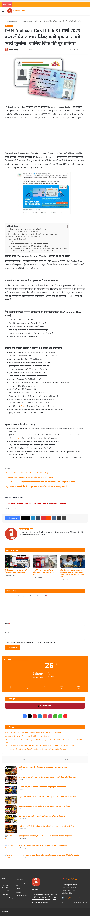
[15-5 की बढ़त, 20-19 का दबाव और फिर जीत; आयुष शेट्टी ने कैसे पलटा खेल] (11, 790)
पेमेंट (17, 438)
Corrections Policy (7, 898)
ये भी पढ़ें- (13, 242)
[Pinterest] (43, 518)
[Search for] (87, 11)
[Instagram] (36, 538)
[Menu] (3, 11)
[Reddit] (48, 518)
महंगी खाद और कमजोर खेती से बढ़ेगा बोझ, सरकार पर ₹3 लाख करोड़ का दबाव (43, 767)
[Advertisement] (45, 136)
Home (8, 21)
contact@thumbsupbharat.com (73, 898)
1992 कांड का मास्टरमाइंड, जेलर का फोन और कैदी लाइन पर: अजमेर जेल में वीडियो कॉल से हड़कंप (49, 855)
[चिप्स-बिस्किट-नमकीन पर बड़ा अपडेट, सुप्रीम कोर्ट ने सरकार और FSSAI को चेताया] (11, 809)
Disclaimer (5, 895)
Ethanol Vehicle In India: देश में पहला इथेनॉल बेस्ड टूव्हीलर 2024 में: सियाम (29, 246)
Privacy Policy (6, 891)
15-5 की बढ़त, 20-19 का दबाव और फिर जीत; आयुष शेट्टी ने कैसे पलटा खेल (42, 787)
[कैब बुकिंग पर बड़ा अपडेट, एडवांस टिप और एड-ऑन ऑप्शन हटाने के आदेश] (11, 819)
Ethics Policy (20, 880)
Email (7, 633)
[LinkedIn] (33, 518)
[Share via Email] (59, 518)
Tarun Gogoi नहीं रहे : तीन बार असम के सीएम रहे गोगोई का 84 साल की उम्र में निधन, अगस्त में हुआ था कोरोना (33, 733)
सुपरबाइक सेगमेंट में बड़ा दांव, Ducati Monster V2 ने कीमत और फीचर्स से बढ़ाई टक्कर (45, 836)
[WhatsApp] (60, 716)
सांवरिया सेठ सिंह (13, 50)
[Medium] (55, 716)
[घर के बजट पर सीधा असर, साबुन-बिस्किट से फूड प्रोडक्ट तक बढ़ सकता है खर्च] (11, 849)
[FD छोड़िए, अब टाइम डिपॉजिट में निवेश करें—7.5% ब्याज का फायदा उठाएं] (45, 561)
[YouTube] (31, 538)
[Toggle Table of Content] (64, 226)
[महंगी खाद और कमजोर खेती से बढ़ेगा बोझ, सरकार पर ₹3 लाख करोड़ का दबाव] (11, 770)
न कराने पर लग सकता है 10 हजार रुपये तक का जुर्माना (23, 232)
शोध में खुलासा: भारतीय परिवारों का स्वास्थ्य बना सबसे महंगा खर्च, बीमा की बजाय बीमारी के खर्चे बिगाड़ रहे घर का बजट (72, 573)
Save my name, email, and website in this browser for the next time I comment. (31, 642)
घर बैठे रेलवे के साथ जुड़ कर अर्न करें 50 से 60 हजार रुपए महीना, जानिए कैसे (29, 244)
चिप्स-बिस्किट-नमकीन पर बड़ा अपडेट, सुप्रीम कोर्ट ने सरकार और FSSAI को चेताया (44, 807)
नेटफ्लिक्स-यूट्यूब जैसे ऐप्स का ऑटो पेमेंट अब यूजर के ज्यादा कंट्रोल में (16, 571)
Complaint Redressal (22, 896)
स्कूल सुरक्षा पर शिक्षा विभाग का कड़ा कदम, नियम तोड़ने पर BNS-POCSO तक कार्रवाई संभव (47, 797)
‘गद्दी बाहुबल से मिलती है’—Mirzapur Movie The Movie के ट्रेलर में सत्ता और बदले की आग (47, 826)
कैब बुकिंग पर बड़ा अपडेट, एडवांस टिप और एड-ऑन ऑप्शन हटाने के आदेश (42, 816)
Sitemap (18, 892)
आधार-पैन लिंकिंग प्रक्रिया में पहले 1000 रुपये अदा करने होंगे (24, 237)
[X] (26, 538)
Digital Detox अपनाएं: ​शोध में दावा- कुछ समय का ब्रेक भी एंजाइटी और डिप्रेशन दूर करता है (33, 251)
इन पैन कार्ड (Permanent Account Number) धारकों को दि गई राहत (27, 229)
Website (49, 633)
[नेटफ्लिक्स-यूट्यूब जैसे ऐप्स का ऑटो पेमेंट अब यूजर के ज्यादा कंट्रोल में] (17, 561)
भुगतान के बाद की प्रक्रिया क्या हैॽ (17, 239)
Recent (23, 759)
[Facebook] (23, 538)
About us (4, 882)
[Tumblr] (38, 518)
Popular (66, 759)
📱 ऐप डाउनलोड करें (45, 706)
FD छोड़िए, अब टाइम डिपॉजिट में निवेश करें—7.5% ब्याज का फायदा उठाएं (43, 572)
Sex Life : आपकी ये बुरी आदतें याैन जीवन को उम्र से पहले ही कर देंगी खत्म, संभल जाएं (27, 736)
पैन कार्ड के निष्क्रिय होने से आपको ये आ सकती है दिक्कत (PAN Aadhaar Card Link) (32, 234)
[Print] (64, 518)
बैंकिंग (22, 406)
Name (7, 624)
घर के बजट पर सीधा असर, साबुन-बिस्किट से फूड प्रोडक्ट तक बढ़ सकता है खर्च (43, 846)
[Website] (20, 538)
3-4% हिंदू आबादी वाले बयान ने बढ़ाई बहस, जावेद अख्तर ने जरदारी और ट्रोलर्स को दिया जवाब (47, 777)
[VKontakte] (54, 518)
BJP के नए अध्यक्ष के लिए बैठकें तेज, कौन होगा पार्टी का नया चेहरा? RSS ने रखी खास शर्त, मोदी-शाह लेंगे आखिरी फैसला (35, 749)
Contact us (19, 889)
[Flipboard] (65, 716)
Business (14, 21)
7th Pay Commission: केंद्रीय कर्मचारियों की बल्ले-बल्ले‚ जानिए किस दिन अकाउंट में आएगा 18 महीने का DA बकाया (39, 248)
